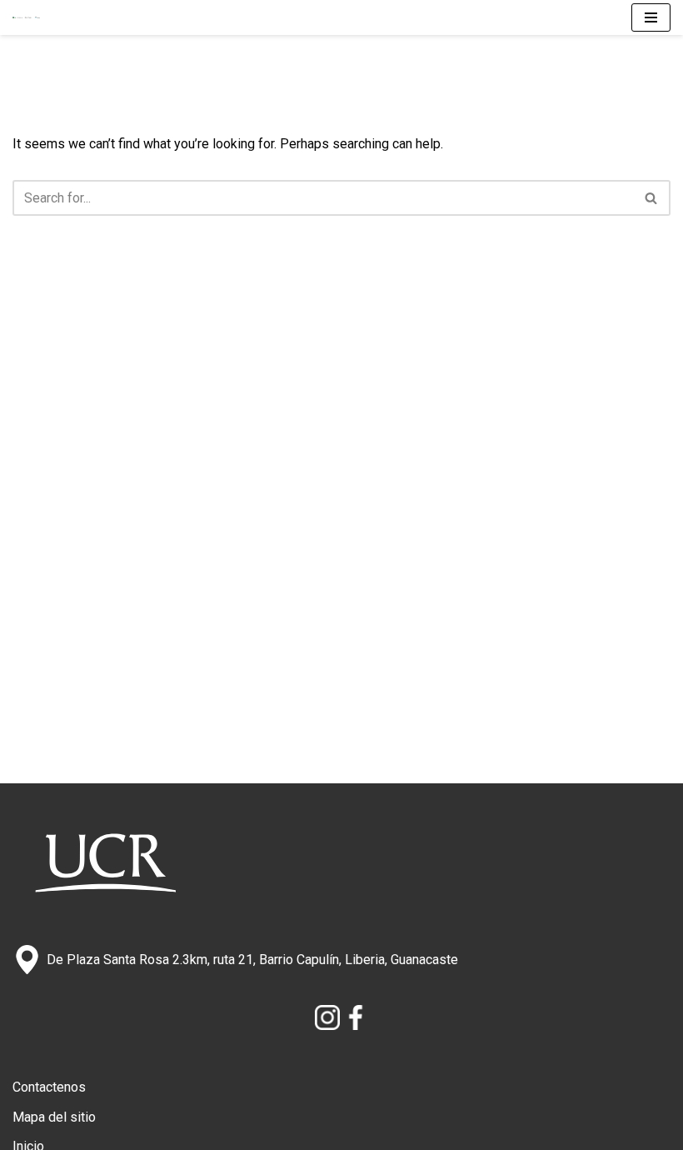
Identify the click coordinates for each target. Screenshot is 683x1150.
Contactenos (49, 1087)
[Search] (652, 198)
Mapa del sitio (54, 1117)
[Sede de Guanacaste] (30, 18)
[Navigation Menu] (651, 17)
